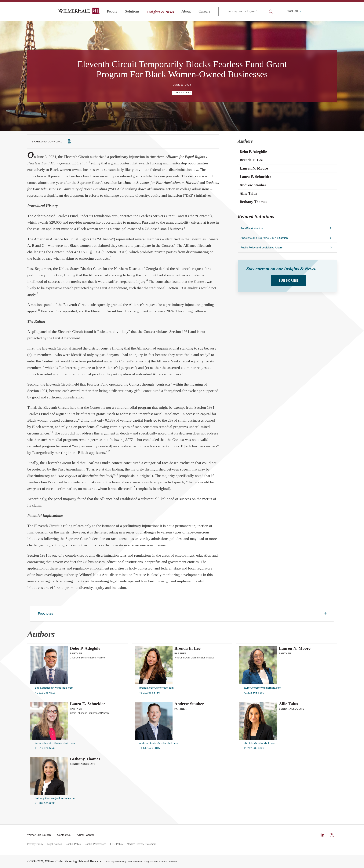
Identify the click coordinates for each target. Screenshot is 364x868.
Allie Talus (288, 704)
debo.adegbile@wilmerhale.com (54, 687)
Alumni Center (85, 834)
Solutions (132, 11)
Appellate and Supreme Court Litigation (264, 237)
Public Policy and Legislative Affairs (261, 247)
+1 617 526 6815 (149, 747)
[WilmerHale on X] (332, 835)
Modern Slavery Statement (141, 844)
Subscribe (288, 280)
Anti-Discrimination (252, 228)
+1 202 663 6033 (45, 803)
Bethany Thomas (85, 759)
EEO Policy (116, 844)
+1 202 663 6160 (254, 692)
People (112, 11)
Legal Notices (54, 844)
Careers (204, 11)
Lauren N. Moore (295, 648)
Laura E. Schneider (87, 704)
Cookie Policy (73, 844)
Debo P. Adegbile (85, 648)
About (186, 11)
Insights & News (160, 12)
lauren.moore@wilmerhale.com (262, 687)
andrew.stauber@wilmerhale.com (159, 743)
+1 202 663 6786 (149, 692)
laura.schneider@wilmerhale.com (55, 743)
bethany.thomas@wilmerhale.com (55, 798)
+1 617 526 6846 (45, 747)
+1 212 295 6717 (45, 692)
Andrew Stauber (189, 704)
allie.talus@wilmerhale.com (260, 743)
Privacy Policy (35, 844)
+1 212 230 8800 (254, 747)
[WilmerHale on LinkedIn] (322, 835)
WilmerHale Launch (39, 834)
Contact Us (64, 834)
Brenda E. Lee (187, 648)
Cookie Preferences (95, 844)
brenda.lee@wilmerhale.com (156, 687)
